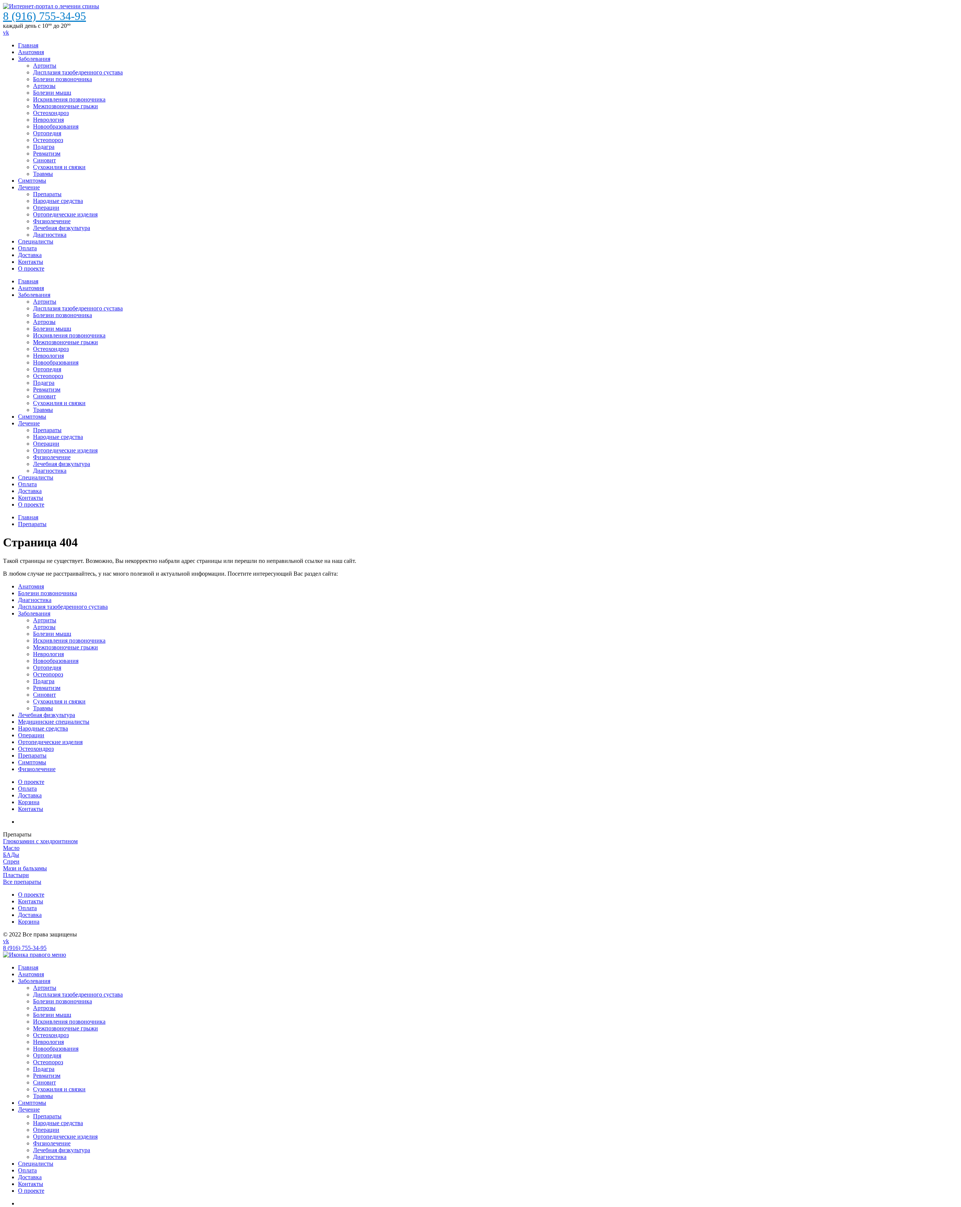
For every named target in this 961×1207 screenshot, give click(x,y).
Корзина (28, 921)
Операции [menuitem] (46, 1130)
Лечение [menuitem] (29, 1109)
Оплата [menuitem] (27, 1170)
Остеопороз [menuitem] (48, 1062)
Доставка (30, 255)
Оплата (27, 248)
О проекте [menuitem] (31, 1190)
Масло (11, 848)
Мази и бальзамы (25, 868)
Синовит (44, 160)
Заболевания (34, 59)
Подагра (43, 147)
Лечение (29, 187)
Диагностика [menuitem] (49, 1157)
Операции (46, 207)
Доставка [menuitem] (30, 1177)
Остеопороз (48, 140)
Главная (28, 45)
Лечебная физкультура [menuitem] (61, 1150)
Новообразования (55, 126)
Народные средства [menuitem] (58, 1123)
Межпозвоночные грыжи (65, 106)
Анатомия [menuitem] (31, 974)
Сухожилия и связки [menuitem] (59, 1089)
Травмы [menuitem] (43, 1096)
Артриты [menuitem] (44, 988)
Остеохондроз (51, 113)
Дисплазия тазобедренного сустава (78, 72)
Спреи (11, 861)
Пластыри (16, 875)
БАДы (11, 855)
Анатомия (31, 52)
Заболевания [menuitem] (34, 981)
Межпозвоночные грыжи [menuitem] (65, 1028)
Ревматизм (46, 153)
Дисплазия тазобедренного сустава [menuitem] (78, 994)
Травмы (43, 174)
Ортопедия (47, 133)
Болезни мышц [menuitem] (52, 1015)
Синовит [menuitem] (44, 1082)
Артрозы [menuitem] (44, 1008)
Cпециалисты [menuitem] (35, 1163)
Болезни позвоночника (62, 79)
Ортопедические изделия (65, 214)
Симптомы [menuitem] (32, 1103)
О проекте (31, 268)
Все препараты (22, 882)
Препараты (47, 194)
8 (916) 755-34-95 (44, 16)
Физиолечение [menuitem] (52, 1143)
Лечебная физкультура (61, 228)
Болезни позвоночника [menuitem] (62, 1001)
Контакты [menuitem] (30, 1184)
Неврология (48, 119)
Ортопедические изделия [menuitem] (65, 1136)
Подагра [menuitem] (43, 1069)
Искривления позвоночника (69, 99)
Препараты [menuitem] (47, 1116)
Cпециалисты (35, 241)
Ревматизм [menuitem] (46, 1075)
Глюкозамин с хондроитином (40, 841)
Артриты (44, 65)
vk (6, 32)
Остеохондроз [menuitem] (51, 1035)
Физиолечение (52, 221)
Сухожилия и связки (59, 167)
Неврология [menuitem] (48, 1042)
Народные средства (58, 201)
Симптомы (32, 180)
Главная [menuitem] (28, 967)
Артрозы (44, 86)
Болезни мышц (52, 92)
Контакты (30, 262)
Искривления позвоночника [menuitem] (69, 1021)
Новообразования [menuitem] (55, 1048)
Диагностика (49, 234)
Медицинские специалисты (53, 721)
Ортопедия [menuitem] (47, 1055)
